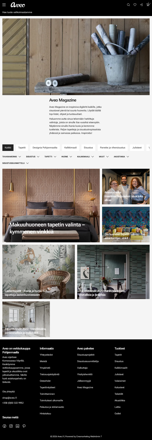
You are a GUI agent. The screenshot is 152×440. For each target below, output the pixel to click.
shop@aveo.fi (9, 397)
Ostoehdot (45, 380)
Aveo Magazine (85, 387)
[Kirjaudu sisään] (141, 4)
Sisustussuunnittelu (13, 163)
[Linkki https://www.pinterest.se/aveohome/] (24, 426)
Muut (102, 157)
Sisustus (88, 147)
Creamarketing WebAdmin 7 (89, 436)
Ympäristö (45, 367)
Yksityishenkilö (84, 374)
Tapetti (48, 157)
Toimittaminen (47, 394)
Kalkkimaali (70, 147)
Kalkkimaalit (121, 367)
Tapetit (22, 147)
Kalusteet (119, 387)
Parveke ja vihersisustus (112, 147)
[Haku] (128, 4)
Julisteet (137, 147)
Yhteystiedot (46, 354)
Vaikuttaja (82, 367)
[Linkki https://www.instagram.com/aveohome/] (11, 426)
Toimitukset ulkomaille (51, 400)
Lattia (118, 407)
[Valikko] (4, 4)
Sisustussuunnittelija (88, 361)
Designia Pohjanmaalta (45, 147)
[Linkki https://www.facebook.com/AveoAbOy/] (4, 426)
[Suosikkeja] (135, 4)
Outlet (118, 413)
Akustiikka (119, 157)
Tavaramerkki (9, 157)
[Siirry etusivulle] (18, 4)
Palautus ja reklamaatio (52, 407)
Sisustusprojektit (85, 354)
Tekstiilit (119, 394)
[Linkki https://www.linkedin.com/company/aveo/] (17, 426)
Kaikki (8, 147)
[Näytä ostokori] (148, 4)
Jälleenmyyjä (84, 380)
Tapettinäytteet (47, 387)
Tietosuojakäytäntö (49, 374)
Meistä (43, 361)
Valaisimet (120, 380)
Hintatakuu (45, 413)
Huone (64, 157)
